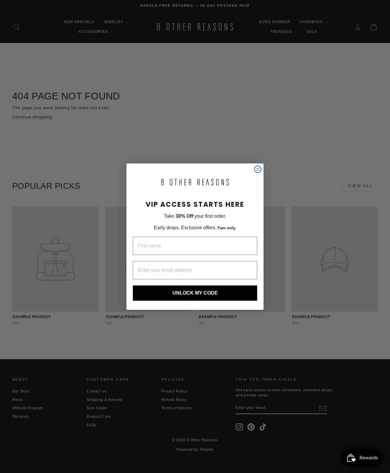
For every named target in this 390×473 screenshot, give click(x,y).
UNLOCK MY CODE (195, 292)
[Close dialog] (257, 169)
